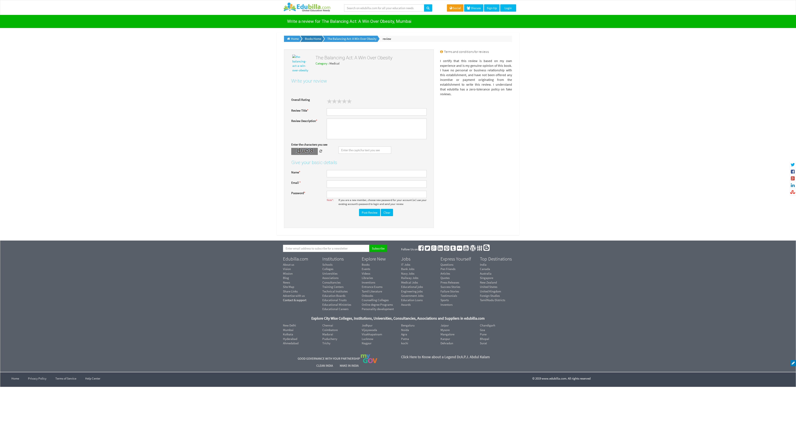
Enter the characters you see (309, 144)
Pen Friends (447, 269)
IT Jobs (405, 265)
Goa (482, 330)
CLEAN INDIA (325, 366)
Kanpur (445, 339)
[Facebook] (421, 249)
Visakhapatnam (372, 334)
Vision (287, 269)
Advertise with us (294, 296)
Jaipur (444, 325)
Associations (330, 278)
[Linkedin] (440, 249)
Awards (406, 305)
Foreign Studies (490, 296)
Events (366, 269)
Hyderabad (290, 339)
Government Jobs (412, 296)
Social (457, 8)
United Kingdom (490, 291)
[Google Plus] (434, 249)
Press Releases (449, 282)
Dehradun (446, 343)
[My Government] (369, 358)
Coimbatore (330, 330)
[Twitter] (428, 249)
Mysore (445, 330)
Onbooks (367, 296)
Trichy (326, 343)
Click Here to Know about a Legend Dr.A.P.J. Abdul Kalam (445, 356)
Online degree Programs (377, 305)
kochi (404, 343)
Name (295, 172)
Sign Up (492, 8)
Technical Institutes (335, 291)
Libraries (367, 278)
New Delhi (289, 325)
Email (296, 183)
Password (298, 193)
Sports (444, 300)
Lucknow (367, 339)
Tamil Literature (372, 291)
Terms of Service (65, 378)
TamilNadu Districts (492, 300)
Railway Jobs (409, 278)
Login (508, 8)
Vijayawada (369, 330)
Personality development (378, 309)
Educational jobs (412, 287)
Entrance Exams (372, 287)
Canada (485, 269)
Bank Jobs (407, 269)
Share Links (290, 291)
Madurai (327, 334)
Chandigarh (487, 325)
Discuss (476, 8)
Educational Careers (335, 309)
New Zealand (488, 282)
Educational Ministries (336, 305)
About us (288, 265)
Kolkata (288, 334)
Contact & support (294, 300)
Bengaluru (408, 325)
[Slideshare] (480, 249)
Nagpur (366, 343)
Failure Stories (449, 291)
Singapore (486, 278)
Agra (404, 334)
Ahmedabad (290, 343)
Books (366, 265)
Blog (286, 278)
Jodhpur (367, 325)
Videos (366, 273)
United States (488, 287)
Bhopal (484, 339)
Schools (327, 265)
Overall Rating (300, 100)
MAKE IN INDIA (349, 366)
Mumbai (288, 330)
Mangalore (447, 334)
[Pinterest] (447, 249)
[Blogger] (486, 249)
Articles (445, 273)
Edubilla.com (295, 259)
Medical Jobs (409, 282)
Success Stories (450, 287)
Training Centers (332, 287)
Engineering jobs (412, 291)
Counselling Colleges (375, 300)
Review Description (304, 121)
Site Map (288, 287)
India (483, 265)
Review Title (299, 110)
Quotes (445, 278)
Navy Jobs (407, 273)
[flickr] (460, 249)
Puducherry (329, 339)
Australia (485, 273)
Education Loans (412, 300)
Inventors (446, 305)
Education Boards (333, 296)
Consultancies (331, 282)
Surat (483, 343)
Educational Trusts (334, 300)
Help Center (92, 378)
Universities (329, 273)
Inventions (368, 282)
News (286, 282)
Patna (405, 339)
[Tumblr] (453, 249)
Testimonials (448, 296)
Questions (446, 265)
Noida (405, 330)
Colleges (327, 269)
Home (15, 378)
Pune (483, 334)
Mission (288, 273)
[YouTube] (466, 249)
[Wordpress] (473, 249)
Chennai (327, 325)
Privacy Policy (37, 378)
